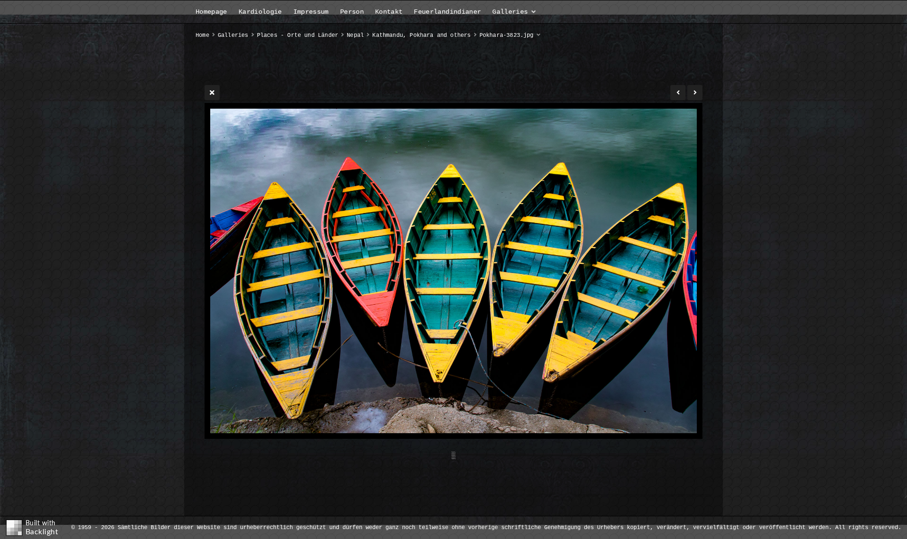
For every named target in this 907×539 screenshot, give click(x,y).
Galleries (510, 12)
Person (352, 12)
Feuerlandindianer (447, 12)
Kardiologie (260, 12)
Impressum (311, 12)
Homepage (211, 12)
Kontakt (388, 12)
